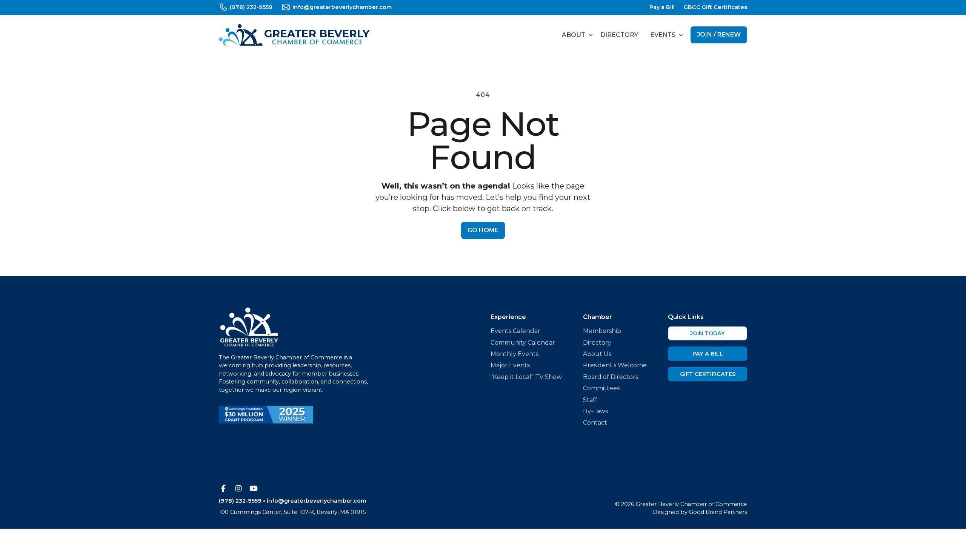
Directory (619, 34)
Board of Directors (610, 376)
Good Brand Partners (718, 512)
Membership (602, 330)
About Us (597, 353)
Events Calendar (515, 330)
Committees (601, 388)
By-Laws (595, 411)
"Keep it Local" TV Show (526, 376)
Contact (595, 422)
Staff (590, 399)
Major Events (510, 365)
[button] (575, 35)
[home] (294, 35)
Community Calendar (523, 342)
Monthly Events (514, 353)
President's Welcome (615, 365)
